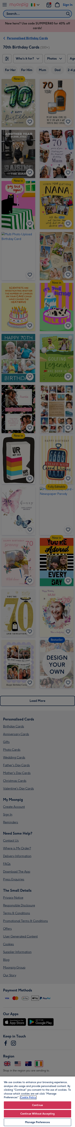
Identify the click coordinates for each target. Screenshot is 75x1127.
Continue (37, 1105)
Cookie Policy (28, 1097)
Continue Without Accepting (37, 1113)
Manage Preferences (37, 1122)
